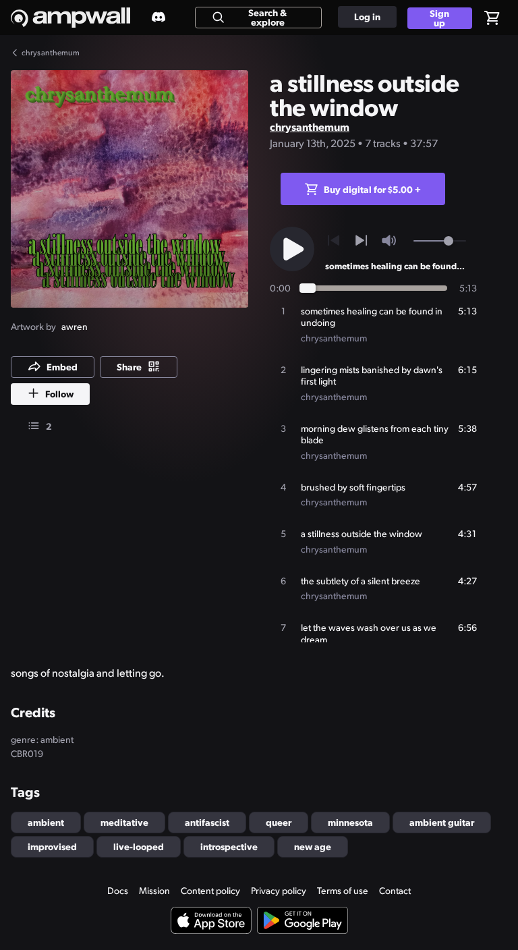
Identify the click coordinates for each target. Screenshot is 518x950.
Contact (395, 890)
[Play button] (292, 249)
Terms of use (342, 890)
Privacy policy (278, 890)
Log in (367, 16)
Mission (154, 890)
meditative (124, 822)
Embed (62, 366)
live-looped (138, 846)
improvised (52, 846)
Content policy (210, 890)
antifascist (207, 822)
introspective (229, 846)
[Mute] (389, 240)
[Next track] (361, 240)
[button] (129, 189)
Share (129, 366)
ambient (46, 822)
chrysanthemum (309, 126)
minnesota (350, 822)
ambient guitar (441, 822)
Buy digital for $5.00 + (372, 189)
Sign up (439, 17)
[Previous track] (333, 240)
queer (278, 822)
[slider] (448, 241)
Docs (117, 890)
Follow (59, 393)
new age (312, 846)
